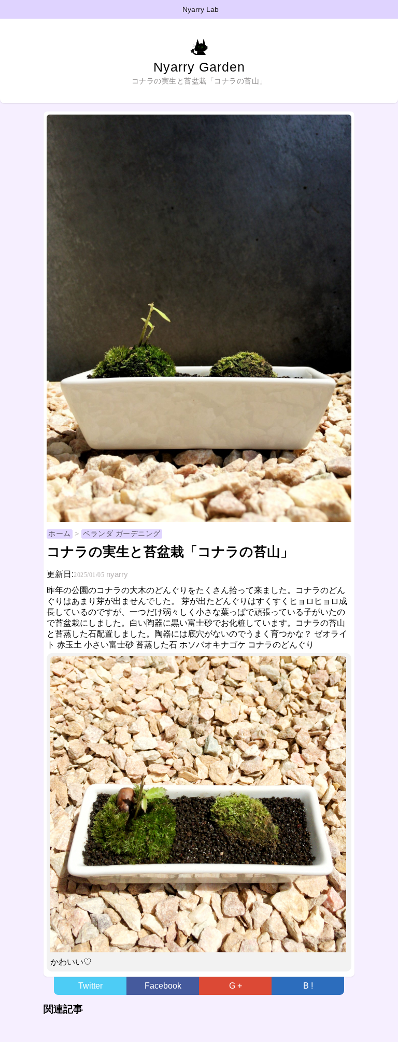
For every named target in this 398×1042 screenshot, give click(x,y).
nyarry (117, 574)
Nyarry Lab (200, 9)
